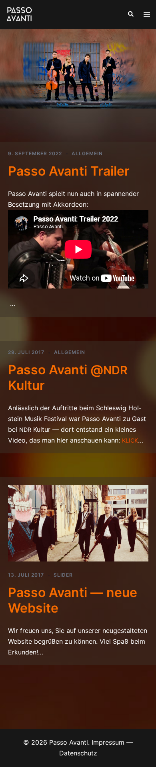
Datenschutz (78, 753)
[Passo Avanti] (19, 14)
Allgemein (87, 153)
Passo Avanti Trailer (69, 171)
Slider (63, 575)
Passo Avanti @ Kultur (68, 377)
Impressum (108, 742)
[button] (130, 14)
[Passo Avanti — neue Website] (78, 523)
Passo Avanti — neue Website (72, 600)
